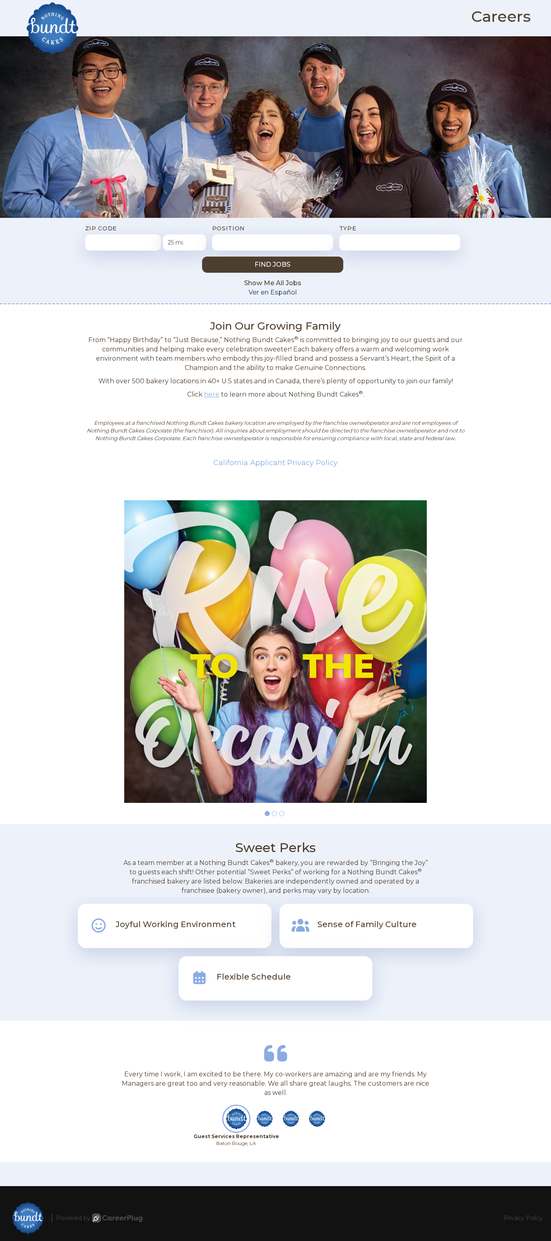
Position (228, 228)
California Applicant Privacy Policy (275, 462)
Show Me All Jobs (272, 283)
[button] (267, 813)
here (211, 394)
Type (348, 228)
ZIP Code (101, 228)
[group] (275, 651)
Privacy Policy (523, 1218)
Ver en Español (272, 292)
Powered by (73, 1218)
